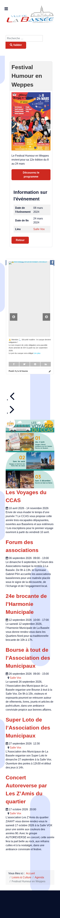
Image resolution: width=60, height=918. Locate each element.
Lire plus (37, 353)
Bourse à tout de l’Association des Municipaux (28, 658)
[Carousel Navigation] (32, 402)
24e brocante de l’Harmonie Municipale (26, 604)
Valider (17, 45)
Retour (20, 240)
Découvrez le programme (31, 174)
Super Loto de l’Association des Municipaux (28, 728)
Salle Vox (39, 229)
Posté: (18, 371)
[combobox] (24, 38)
